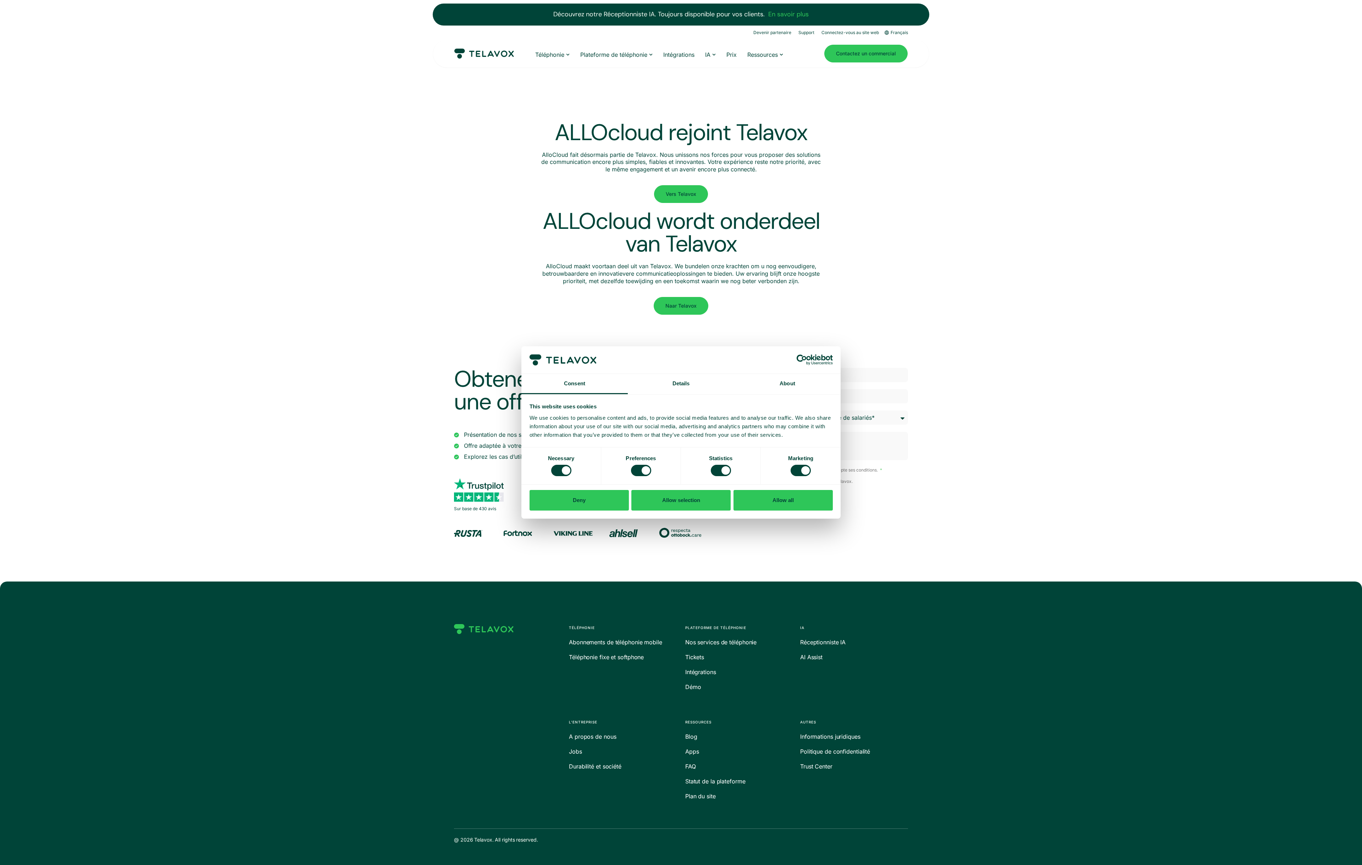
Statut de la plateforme (715, 781)
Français (899, 32)
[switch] (641, 470)
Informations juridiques (830, 736)
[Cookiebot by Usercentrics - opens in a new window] (802, 359)
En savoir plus (788, 14)
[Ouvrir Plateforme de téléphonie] (651, 54)
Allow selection (681, 500)
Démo (693, 686)
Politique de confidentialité (835, 751)
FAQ (690, 766)
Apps (692, 751)
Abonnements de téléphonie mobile (615, 642)
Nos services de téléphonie (721, 642)
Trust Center (816, 766)
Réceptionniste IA (823, 642)
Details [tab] (681, 383)
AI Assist (811, 657)
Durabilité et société (595, 766)
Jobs (575, 751)
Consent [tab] (574, 383)
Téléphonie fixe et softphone (606, 657)
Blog (691, 736)
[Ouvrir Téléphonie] (568, 54)
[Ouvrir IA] (714, 54)
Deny (579, 500)
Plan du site (700, 796)
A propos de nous (592, 736)
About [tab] (787, 383)
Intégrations (700, 672)
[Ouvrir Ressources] (781, 54)
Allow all (783, 500)
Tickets (694, 657)
